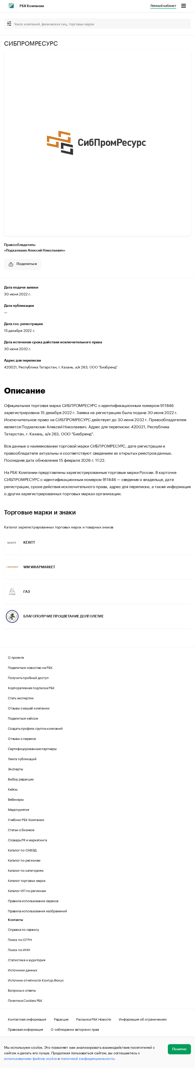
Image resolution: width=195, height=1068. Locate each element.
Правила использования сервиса (33, 900)
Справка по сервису (23, 929)
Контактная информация (27, 1018)
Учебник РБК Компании (26, 819)
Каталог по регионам (24, 859)
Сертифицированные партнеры (32, 748)
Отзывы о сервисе (22, 738)
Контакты (15, 919)
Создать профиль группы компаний (35, 728)
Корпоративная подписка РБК (31, 687)
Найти (181, 23)
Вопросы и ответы (22, 989)
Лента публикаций (22, 758)
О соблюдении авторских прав (75, 1028)
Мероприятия (18, 809)
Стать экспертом (21, 697)
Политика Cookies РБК (25, 1000)
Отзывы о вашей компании (28, 707)
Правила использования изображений (37, 910)
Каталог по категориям (25, 870)
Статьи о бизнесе (21, 829)
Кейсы (13, 788)
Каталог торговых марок (27, 880)
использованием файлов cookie (30, 1058)
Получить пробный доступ (28, 677)
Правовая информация (25, 1028)
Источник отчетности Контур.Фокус (36, 979)
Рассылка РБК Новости (93, 1018)
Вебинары (15, 799)
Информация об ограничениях (143, 1018)
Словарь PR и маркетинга (27, 839)
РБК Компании (32, 6)
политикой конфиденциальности (87, 1058)
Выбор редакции (21, 778)
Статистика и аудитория (26, 959)
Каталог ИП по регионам (27, 890)
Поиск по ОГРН (19, 939)
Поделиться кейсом (23, 717)
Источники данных (22, 969)
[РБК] (11, 5)
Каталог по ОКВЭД (22, 849)
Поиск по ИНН (19, 949)
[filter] (9, 24)
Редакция (61, 1018)
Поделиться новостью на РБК (30, 667)
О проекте (16, 657)
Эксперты (15, 768)
